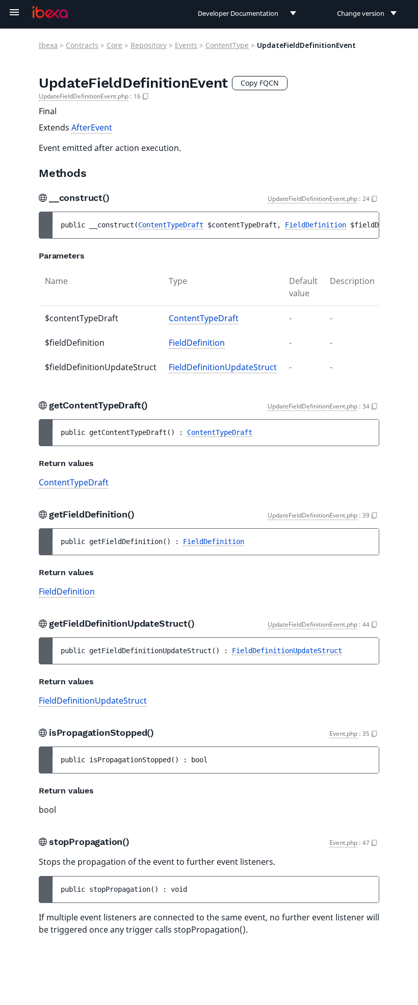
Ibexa (48, 45)
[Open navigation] (14, 12)
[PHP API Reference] (50, 12)
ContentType (227, 45)
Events (186, 45)
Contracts (82, 45)
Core (114, 45)
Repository (148, 45)
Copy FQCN (260, 83)
